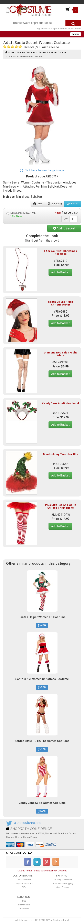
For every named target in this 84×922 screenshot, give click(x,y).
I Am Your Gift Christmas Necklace (60, 252)
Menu (75, 34)
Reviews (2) (31, 47)
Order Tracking (63, 887)
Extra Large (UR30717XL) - (24, 215)
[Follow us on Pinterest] (47, 865)
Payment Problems (24, 883)
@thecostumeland (27, 823)
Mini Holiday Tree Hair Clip (60, 454)
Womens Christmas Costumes (53, 52)
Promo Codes (24, 905)
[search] (73, 23)
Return (74, 203)
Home (11, 52)
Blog (24, 901)
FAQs (24, 887)
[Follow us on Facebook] (28, 865)
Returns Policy (24, 879)
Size (39, 203)
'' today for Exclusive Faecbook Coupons (42, 870)
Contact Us (24, 908)
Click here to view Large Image (44, 170)
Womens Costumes (26, 52)
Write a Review (50, 47)
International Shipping (63, 883)
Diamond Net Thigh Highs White (60, 354)
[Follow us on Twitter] (37, 865)
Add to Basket (65, 228)
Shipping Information (63, 879)
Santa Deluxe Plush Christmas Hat (60, 303)
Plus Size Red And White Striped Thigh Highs (60, 506)
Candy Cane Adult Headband (60, 403)
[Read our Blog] (56, 865)
